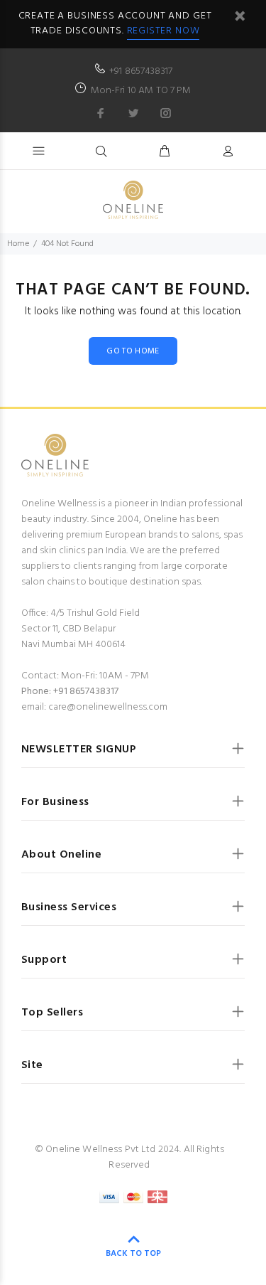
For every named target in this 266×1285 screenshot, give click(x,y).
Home (18, 244)
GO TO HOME (133, 351)
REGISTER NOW (163, 31)
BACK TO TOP (133, 1254)
